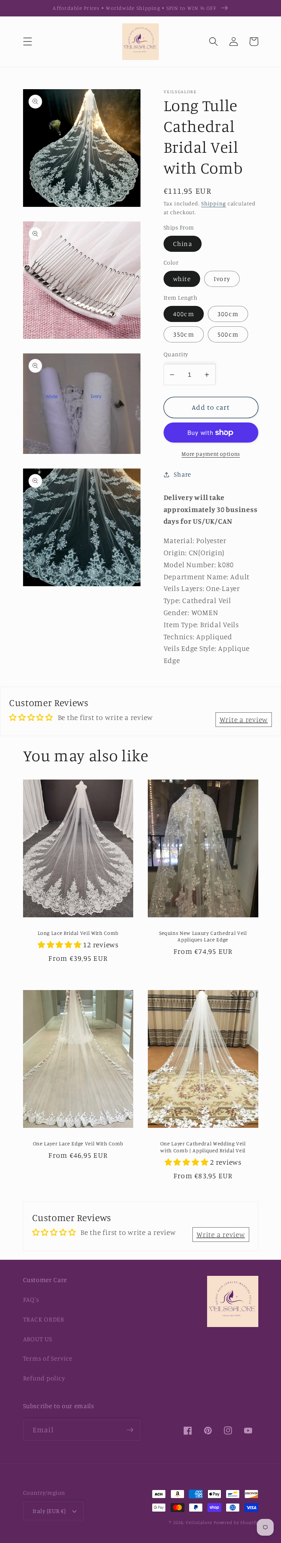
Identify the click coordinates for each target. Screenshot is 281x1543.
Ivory (222, 279)
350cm (183, 334)
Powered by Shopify (236, 1522)
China (182, 243)
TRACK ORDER (43, 1319)
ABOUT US (37, 1339)
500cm (228, 334)
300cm (228, 314)
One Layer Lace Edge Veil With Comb (78, 1143)
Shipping (213, 203)
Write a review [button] (244, 719)
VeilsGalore (200, 1522)
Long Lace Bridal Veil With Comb (78, 933)
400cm (183, 314)
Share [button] (182, 474)
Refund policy (44, 1378)
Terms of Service (47, 1358)
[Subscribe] (130, 1430)
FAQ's (31, 1299)
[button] (28, 41)
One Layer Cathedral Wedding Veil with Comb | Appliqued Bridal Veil (203, 1146)
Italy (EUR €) (49, 1510)
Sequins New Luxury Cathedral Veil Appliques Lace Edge (203, 936)
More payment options (210, 453)
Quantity (176, 354)
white (182, 279)
